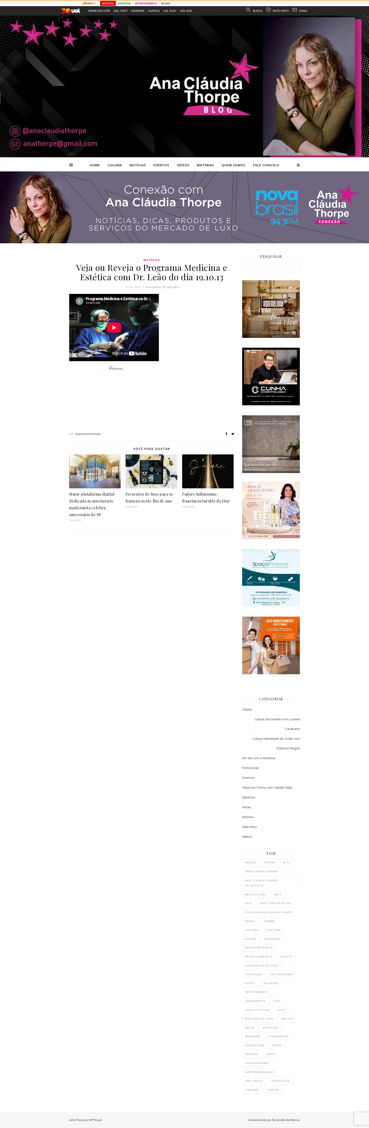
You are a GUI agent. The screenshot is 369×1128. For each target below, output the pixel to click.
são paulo (253, 1080)
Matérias (205, 165)
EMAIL (303, 10)
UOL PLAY (170, 10)
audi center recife (275, 903)
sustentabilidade (260, 1072)
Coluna (115, 165)
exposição (253, 974)
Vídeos (183, 165)
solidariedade (257, 1063)
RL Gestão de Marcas (286, 1120)
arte (278, 894)
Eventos (161, 165)
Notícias (138, 165)
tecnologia (280, 1080)
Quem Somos (233, 165)
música (287, 1018)
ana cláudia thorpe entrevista (261, 883)
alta (286, 862)
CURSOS (154, 10)
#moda (250, 862)
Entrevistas (250, 768)
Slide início (249, 826)
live (277, 1001)
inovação (271, 983)
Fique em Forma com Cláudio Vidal (267, 787)
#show (269, 862)
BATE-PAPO (281, 10)
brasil (250, 921)
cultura (274, 929)
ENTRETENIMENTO (146, 3)
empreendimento (259, 947)
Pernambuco (278, 1036)
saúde (271, 1054)
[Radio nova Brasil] (184, 242)
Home (95, 165)
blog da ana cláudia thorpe (269, 912)
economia (272, 938)
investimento (256, 992)
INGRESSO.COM (99, 10)
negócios (270, 1027)
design (250, 938)
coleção (252, 929)
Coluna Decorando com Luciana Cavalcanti (277, 724)
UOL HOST (121, 10)
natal (250, 1027)
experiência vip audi (261, 965)
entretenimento (259, 956)
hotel (250, 983)
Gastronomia (281, 974)
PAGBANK (138, 10)
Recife (277, 1045)
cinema (269, 921)
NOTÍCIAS (108, 3)
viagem (272, 1089)
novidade (253, 1036)
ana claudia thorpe (261, 871)
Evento (287, 956)
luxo (281, 1009)
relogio (251, 1054)
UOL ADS (186, 10)
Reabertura (254, 1045)
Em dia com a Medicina (258, 758)
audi (248, 903)
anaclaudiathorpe (88, 434)
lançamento (255, 1001)
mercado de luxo (259, 1018)
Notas (246, 807)
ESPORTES (124, 3)
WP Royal (95, 1120)
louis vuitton (257, 1009)
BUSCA (257, 10)
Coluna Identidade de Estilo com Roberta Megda (276, 743)
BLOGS (165, 3)
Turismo (252, 1089)
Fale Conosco (266, 165)
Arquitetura (255, 894)
